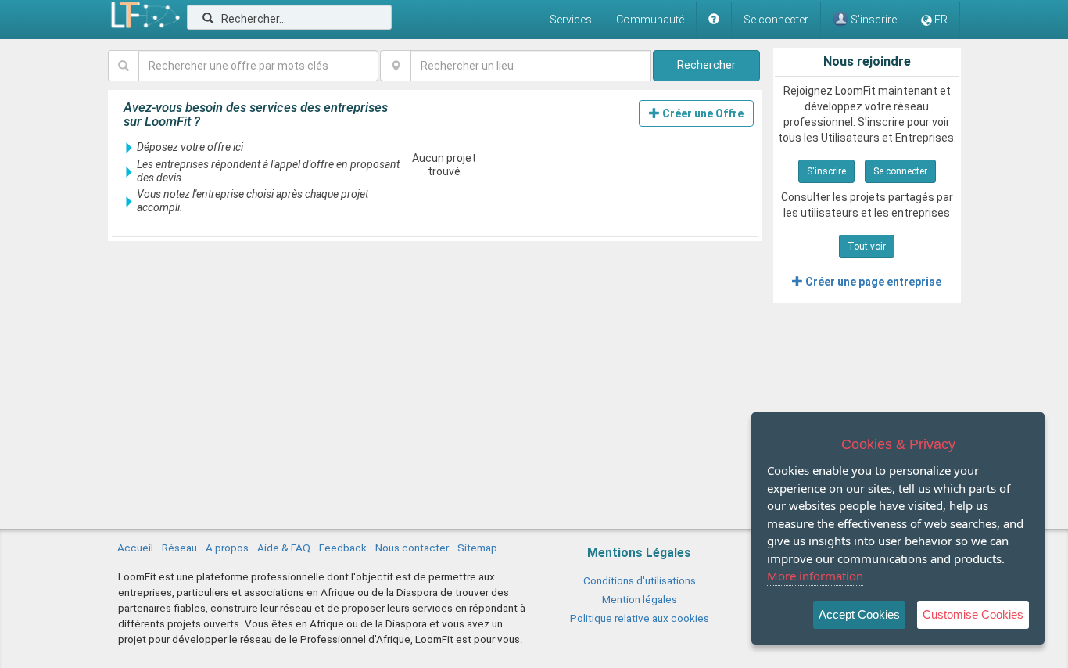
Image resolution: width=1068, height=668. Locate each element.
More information (815, 576)
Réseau (179, 547)
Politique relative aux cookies (639, 618)
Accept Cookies (859, 614)
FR (941, 19)
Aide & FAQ (283, 547)
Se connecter (776, 19)
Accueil (135, 547)
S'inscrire (826, 171)
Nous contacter (412, 547)
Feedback (343, 547)
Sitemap (477, 547)
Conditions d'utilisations (639, 580)
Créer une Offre (702, 113)
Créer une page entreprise (872, 281)
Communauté (650, 19)
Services (571, 19)
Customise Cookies (973, 614)
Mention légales (639, 599)
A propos (227, 547)
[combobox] (530, 65)
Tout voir (867, 246)
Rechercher (706, 65)
